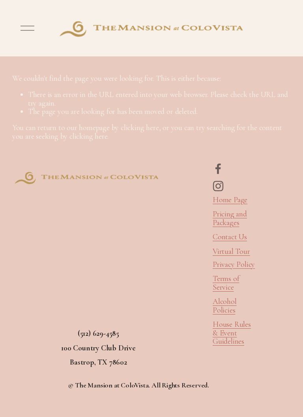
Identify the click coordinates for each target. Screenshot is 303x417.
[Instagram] (218, 186)
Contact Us (230, 237)
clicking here (140, 127)
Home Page (230, 200)
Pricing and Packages (230, 218)
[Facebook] (218, 168)
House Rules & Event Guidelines (232, 333)
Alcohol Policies (225, 306)
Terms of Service (226, 283)
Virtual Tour (231, 252)
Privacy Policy (234, 265)
